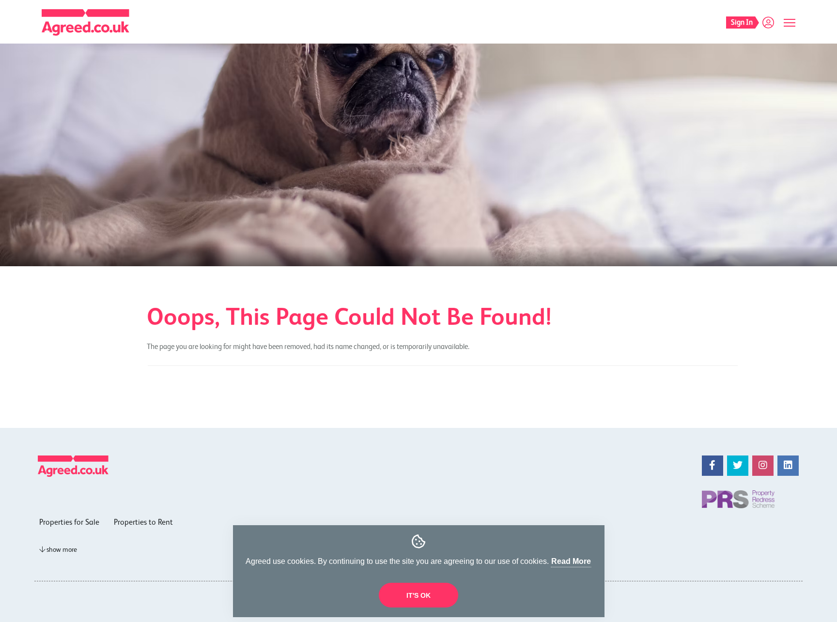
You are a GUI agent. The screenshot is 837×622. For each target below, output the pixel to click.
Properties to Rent (143, 523)
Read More (571, 561)
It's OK (418, 595)
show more (61, 549)
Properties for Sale (69, 523)
